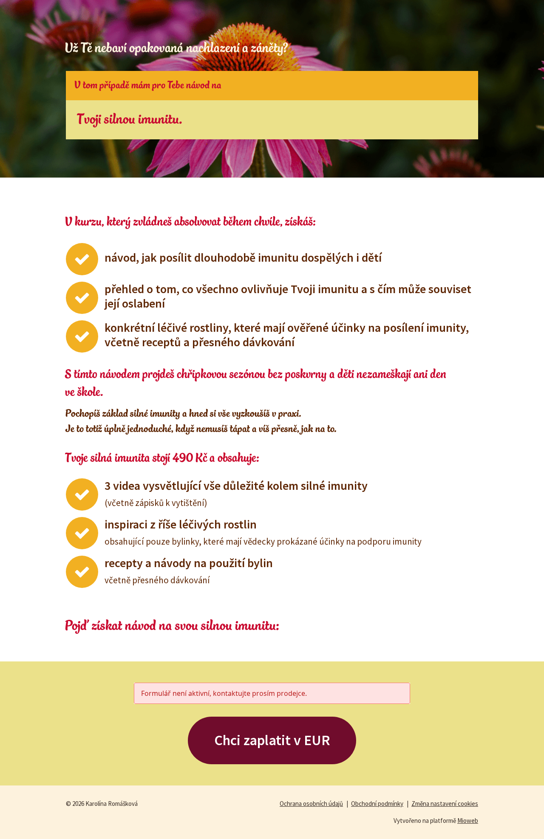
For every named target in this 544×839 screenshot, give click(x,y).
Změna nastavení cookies (444, 803)
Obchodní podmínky (377, 803)
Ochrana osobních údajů (311, 803)
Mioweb (467, 820)
